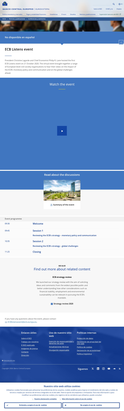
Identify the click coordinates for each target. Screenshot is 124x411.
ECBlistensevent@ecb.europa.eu (22, 322)
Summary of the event (63, 205)
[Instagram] (103, 368)
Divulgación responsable (59, 350)
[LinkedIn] (98, 368)
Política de (84, 347)
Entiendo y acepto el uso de (33, 405)
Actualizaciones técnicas (59, 347)
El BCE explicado (28, 345)
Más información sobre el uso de (77, 399)
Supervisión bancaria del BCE (109, 14)
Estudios (73, 14)
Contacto (24, 352)
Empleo (119, 9)
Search (113, 4)
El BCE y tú (109, 9)
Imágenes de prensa (29, 349)
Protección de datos (85, 338)
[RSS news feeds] (119, 368)
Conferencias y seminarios (37, 19)
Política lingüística (84, 354)
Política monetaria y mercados (12, 14)
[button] (117, 4)
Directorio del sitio (9, 360)
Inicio (4, 19)
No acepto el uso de (91, 405)
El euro (64, 14)
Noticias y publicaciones (88, 14)
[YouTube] (109, 368)
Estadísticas (54, 14)
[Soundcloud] (114, 368)
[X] (92, 368)
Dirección (25, 355)
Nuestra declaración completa (45, 399)
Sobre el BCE (98, 9)
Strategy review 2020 (63, 304)
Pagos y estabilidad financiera (36, 14)
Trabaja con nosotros (30, 342)
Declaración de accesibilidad (88, 351)
